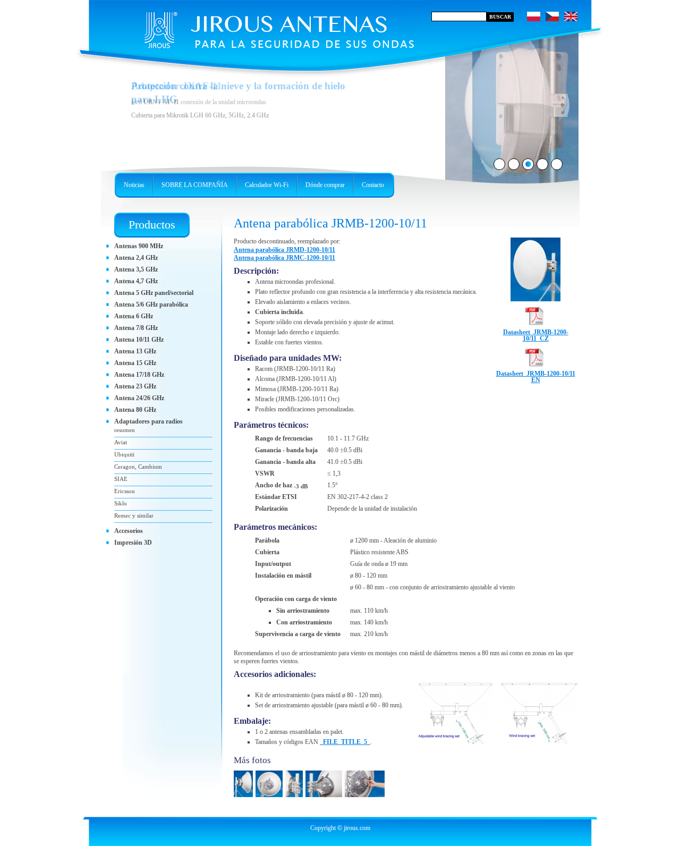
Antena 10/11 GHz (139, 339)
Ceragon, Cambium (138, 466)
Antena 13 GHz (135, 351)
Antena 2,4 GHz (136, 258)
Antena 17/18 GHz (139, 374)
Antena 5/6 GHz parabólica (151, 304)
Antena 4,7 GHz (136, 281)
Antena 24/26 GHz (139, 398)
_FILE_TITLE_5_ (345, 742)
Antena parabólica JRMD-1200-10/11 (284, 249)
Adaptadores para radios (148, 421)
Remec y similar (134, 515)
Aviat (120, 442)
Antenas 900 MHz (138, 246)
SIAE (121, 479)
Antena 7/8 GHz (136, 328)
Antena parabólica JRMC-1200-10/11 (284, 257)
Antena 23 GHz (135, 386)
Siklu (120, 503)
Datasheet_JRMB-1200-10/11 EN (535, 377)
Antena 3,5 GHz (136, 269)
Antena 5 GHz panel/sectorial (153, 293)
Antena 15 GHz (135, 363)
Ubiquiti (124, 454)
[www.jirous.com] (257, 26)
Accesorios (128, 531)
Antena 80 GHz (135, 410)
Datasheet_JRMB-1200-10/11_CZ (535, 335)
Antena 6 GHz (133, 316)
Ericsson (124, 491)
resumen (124, 430)
